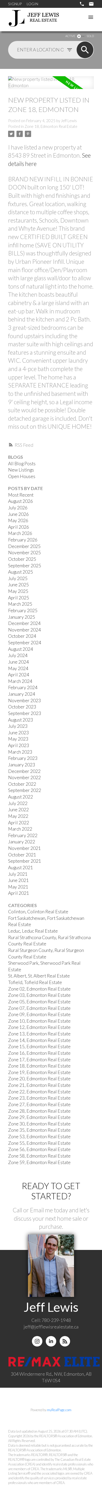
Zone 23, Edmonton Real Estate (39, 1098)
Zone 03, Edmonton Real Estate (39, 995)
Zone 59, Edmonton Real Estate (39, 1162)
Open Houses (21, 476)
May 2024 (18, 668)
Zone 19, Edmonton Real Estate (39, 1072)
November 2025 (24, 552)
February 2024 (22, 687)
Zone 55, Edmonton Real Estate (39, 1143)
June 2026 (18, 514)
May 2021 (18, 887)
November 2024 (24, 630)
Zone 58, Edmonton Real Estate (39, 1156)
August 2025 (20, 572)
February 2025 (22, 610)
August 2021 (20, 867)
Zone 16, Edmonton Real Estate (39, 1053)
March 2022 (20, 829)
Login (32, 4)
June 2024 (18, 662)
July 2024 (17, 655)
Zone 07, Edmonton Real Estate (39, 1008)
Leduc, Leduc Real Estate (33, 931)
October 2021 (22, 854)
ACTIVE (70, 36)
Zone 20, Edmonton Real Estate (39, 1078)
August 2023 (20, 720)
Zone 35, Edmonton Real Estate (39, 1130)
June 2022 (18, 809)
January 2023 (21, 764)
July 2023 (17, 726)
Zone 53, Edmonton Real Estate (39, 1136)
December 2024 (24, 623)
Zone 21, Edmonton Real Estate (39, 1085)
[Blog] (65, 1341)
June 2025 (18, 584)
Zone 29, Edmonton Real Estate (39, 1117)
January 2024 (21, 694)
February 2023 (22, 758)
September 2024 (24, 642)
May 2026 (18, 520)
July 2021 (17, 874)
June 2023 (18, 732)
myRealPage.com (59, 1410)
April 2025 (18, 597)
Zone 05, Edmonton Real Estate (39, 1001)
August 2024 (20, 649)
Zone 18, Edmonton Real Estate (51, 126)
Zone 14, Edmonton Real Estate (39, 1040)
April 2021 (18, 893)
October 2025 (22, 559)
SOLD (90, 36)
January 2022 (21, 841)
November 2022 (24, 777)
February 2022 (22, 835)
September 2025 (24, 565)
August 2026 (20, 501)
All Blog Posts (22, 463)
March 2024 (20, 681)
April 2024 (18, 674)
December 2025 (24, 546)
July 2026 (17, 507)
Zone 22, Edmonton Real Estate (39, 1091)
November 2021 (24, 848)
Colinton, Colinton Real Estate (38, 911)
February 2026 (22, 540)
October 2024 (22, 636)
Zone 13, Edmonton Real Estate (39, 1033)
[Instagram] (37, 1341)
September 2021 (24, 861)
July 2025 (17, 578)
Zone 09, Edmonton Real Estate (39, 1014)
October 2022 (22, 784)
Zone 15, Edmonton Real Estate (39, 1046)
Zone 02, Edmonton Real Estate (39, 989)
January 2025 (21, 617)
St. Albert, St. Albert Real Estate (39, 976)
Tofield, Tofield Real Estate (35, 982)
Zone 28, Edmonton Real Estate (39, 1111)
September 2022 (24, 790)
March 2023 (20, 752)
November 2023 (24, 700)
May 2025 (18, 591)
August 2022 (20, 797)
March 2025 (20, 604)
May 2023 (18, 739)
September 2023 (24, 713)
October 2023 (22, 707)
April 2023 (18, 745)
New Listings (21, 470)
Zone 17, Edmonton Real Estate (39, 1059)
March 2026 (20, 533)
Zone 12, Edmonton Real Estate (39, 1027)
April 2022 (18, 822)
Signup (15, 4)
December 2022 (24, 771)
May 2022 (18, 816)
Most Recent (20, 495)
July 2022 (17, 803)
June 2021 (18, 880)
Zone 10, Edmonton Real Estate (39, 1021)
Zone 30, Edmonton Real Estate (39, 1123)
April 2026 (18, 527)
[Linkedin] (51, 1341)
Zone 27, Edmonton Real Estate (39, 1104)
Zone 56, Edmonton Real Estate (39, 1149)
